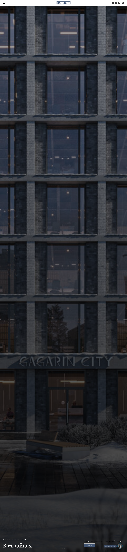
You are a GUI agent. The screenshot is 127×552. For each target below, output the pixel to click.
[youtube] (116, 3)
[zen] (119, 3)
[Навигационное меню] (4, 3)
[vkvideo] (122, 3)
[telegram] (113, 3)
